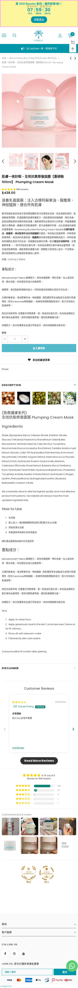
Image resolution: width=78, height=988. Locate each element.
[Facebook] (5, 953)
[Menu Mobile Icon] (4, 35)
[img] (19, 702)
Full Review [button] (18, 747)
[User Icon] (60, 35)
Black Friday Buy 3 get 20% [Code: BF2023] (33, 58)
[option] (39, 111)
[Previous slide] (5, 729)
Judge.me (5, 986)
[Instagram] (14, 953)
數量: (4, 332)
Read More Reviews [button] (39, 761)
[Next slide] (73, 729)
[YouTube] (23, 953)
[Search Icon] (14, 35)
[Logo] (38, 35)
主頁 (4, 58)
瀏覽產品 (39, 19)
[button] (9, 189)
